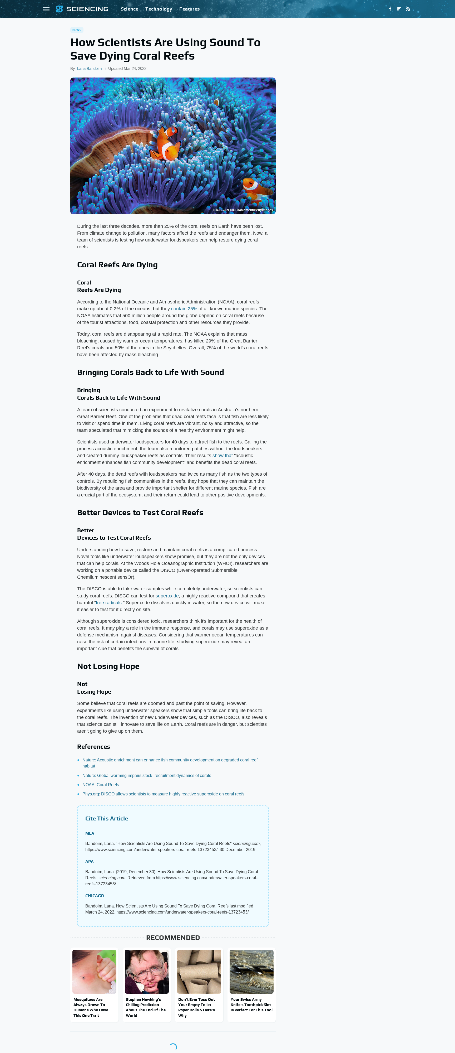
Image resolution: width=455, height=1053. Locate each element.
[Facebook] (390, 9)
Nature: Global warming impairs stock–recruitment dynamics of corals (146, 775)
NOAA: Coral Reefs (100, 784)
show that (222, 455)
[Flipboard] (399, 9)
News (76, 29)
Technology (158, 9)
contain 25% (184, 308)
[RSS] (408, 9)
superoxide (167, 595)
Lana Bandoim (89, 68)
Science (129, 9)
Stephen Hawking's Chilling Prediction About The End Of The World (146, 1007)
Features (189, 9)
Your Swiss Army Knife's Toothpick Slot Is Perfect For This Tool (252, 1004)
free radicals (109, 602)
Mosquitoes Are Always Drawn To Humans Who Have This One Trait (90, 1007)
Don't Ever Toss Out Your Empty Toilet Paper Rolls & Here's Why (196, 1007)
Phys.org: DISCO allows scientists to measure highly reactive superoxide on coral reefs (163, 794)
